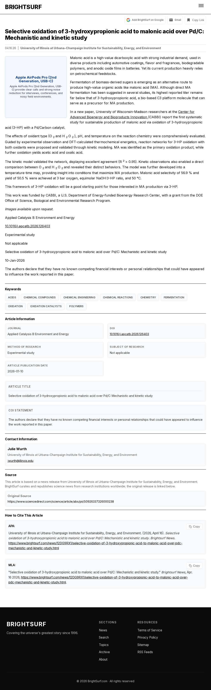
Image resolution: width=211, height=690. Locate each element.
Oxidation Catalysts (46, 306)
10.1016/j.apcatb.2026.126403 (27, 226)
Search (104, 637)
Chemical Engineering (79, 297)
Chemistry (148, 297)
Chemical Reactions (118, 297)
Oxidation (15, 306)
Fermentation (174, 297)
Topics (104, 645)
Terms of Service (149, 630)
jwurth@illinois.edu (20, 460)
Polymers (76, 306)
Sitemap (143, 645)
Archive (104, 652)
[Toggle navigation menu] (201, 7)
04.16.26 (10, 48)
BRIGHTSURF (23, 6)
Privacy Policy (147, 637)
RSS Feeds (145, 652)
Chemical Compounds (40, 297)
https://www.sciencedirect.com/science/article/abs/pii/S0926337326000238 (61, 501)
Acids (12, 297)
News (103, 630)
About (103, 659)
